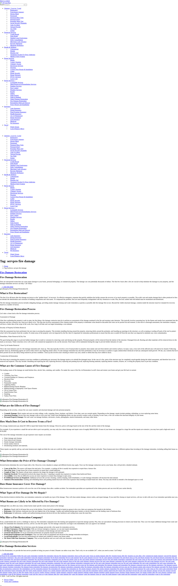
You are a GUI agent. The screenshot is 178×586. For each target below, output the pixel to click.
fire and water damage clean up (64, 561)
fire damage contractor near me (138, 565)
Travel (6, 125)
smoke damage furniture (97, 572)
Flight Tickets (14, 127)
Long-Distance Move (17, 129)
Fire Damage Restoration (18, 101)
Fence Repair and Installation (19, 105)
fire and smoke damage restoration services (94, 559)
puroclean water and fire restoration (86, 570)
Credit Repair (14, 34)
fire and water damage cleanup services (87, 561)
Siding (12, 93)
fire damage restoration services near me (117, 567)
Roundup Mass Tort (16, 21)
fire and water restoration (165, 563)
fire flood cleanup (172, 567)
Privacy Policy (9, 580)
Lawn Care (14, 79)
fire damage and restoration (95, 565)
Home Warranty (15, 75)
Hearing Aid (14, 53)
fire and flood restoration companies (22, 559)
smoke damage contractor (64, 572)
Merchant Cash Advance (18, 42)
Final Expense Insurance (18, 112)
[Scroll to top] (1, 585)
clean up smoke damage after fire (100, 556)
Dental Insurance (15, 110)
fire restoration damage (40, 569)
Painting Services (16, 86)
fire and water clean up (140, 559)
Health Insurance (15, 114)
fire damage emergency (156, 565)
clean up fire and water (81, 556)
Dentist (12, 51)
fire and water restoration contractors (33, 565)
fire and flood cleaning (142, 558)
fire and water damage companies (111, 561)
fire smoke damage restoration (107, 569)
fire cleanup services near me (77, 565)
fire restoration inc (72, 569)
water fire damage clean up (92, 574)
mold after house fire (68, 570)
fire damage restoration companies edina (71, 567)
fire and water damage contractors (133, 561)
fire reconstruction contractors (9, 569)
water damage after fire (51, 574)
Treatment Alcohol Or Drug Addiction (22, 55)
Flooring (13, 68)
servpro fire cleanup (164, 570)
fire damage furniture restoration (10, 567)
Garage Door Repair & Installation (21, 69)
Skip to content (5, 1)
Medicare (13, 121)
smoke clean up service (31, 572)
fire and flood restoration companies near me (49, 559)
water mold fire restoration (146, 574)
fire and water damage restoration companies (46, 563)
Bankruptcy (14, 10)
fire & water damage (72, 558)
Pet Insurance (14, 123)
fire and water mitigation (131, 563)
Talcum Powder (15, 27)
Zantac (12, 30)
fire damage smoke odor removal (140, 567)
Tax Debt (13, 29)
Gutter (12, 71)
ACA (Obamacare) (16, 116)
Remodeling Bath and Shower (20, 103)
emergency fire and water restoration (19, 558)
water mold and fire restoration (127, 574)
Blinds (12, 60)
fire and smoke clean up (71, 559)
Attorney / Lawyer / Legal (12, 8)
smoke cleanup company (48, 572)
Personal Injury (15, 19)
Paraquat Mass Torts (16, 18)
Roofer (12, 92)
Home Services (9, 58)
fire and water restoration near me (56, 565)
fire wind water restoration (164, 569)
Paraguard (13, 16)
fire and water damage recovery (155, 561)
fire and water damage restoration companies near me (78, 563)
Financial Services (10, 32)
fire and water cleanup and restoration (160, 559)
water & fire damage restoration (18, 574)
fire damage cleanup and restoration (116, 565)
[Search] (25, 5)
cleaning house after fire (119, 556)
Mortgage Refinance (17, 45)
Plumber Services (16, 90)
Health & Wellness (10, 47)
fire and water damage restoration (20, 563)
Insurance (7, 106)
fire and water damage (46, 561)
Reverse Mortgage (16, 43)
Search (2, 5)
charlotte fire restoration (45, 556)
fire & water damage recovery (89, 558)
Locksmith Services (16, 82)
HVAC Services (15, 77)
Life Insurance (15, 119)
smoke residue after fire (150, 572)
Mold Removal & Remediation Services (23, 84)
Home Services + (9, 80)
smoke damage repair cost (133, 572)
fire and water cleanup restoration (27, 561)
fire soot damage (137, 569)
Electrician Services (16, 66)
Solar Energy (14, 95)
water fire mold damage (109, 574)
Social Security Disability (18, 23)
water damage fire (65, 574)
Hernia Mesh (14, 14)
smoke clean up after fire (16, 572)
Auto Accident (15, 25)
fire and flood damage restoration (161, 558)
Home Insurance (15, 118)
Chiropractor (14, 49)
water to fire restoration (162, 574)
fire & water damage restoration (109, 558)
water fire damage (77, 574)
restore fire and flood (125, 570)
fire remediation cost (26, 569)
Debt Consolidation (16, 40)
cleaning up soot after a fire (136, 556)
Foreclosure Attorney (17, 12)
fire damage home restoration (30, 567)
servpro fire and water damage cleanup (144, 570)
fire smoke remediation (124, 569)
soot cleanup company (165, 572)
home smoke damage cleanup (38, 570)
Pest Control (14, 88)
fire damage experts (170, 565)
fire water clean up (149, 569)
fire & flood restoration (58, 558)
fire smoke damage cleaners (88, 569)
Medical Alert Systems (17, 56)
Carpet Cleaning (15, 62)
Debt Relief (14, 36)
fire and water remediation (148, 563)
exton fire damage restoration (40, 558)
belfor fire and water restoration (27, 556)
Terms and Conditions (11, 581)
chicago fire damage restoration (64, 556)
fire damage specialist (159, 567)
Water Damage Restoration (19, 99)
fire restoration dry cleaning (57, 569)
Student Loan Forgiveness (18, 38)
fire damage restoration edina (94, 567)
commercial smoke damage (154, 556)
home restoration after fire (19, 570)
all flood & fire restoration (8, 556)
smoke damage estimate (81, 572)
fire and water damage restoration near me (109, 563)
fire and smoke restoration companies (120, 559)
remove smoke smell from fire (108, 570)
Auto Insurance (15, 108)
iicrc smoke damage (54, 570)
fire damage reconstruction (49, 567)
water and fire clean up (36, 574)
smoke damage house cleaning (115, 572)
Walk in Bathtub (15, 97)
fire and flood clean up (127, 558)
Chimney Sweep (15, 64)
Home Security (15, 73)
